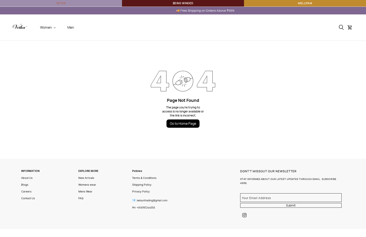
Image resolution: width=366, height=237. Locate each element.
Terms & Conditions (144, 178)
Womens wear (87, 184)
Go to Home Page (183, 123)
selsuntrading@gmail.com (152, 200)
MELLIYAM (305, 3)
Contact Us (28, 198)
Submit (291, 205)
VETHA (61, 3)
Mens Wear (85, 191)
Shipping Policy (141, 184)
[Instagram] (244, 215)
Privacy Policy (141, 191)
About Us (27, 178)
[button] (351, 27)
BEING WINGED (183, 3)
